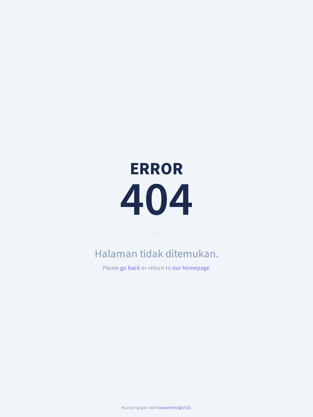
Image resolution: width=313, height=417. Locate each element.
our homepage (190, 268)
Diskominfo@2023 (174, 407)
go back (130, 268)
